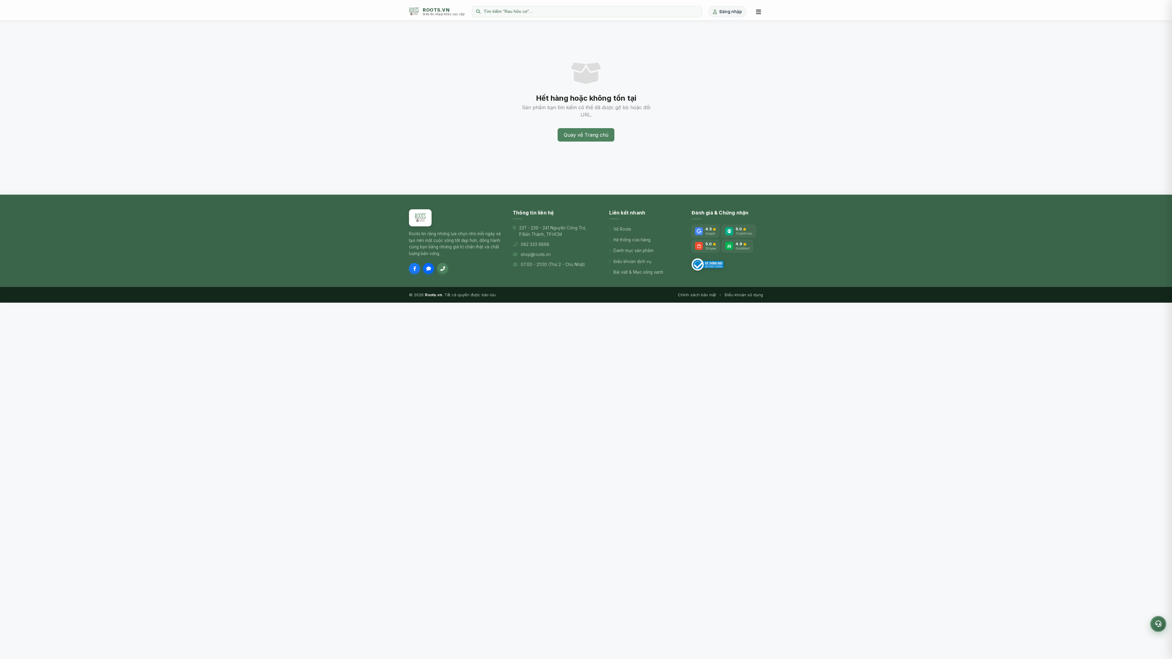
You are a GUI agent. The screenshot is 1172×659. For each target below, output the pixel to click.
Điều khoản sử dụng (744, 294)
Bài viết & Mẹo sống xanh (638, 272)
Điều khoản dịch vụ (632, 261)
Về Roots (622, 229)
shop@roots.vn (536, 254)
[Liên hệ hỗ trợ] (1158, 624)
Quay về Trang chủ (586, 135)
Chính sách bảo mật (697, 294)
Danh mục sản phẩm (633, 250)
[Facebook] (414, 268)
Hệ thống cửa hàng (631, 239)
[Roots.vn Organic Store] (420, 217)
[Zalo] (428, 268)
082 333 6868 (535, 244)
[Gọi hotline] (442, 268)
